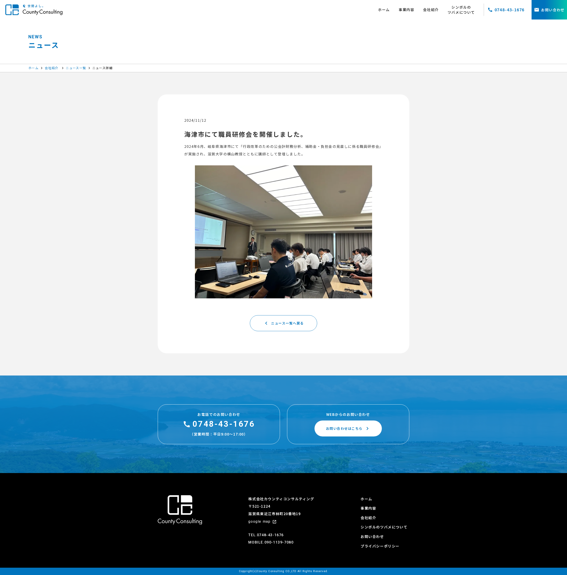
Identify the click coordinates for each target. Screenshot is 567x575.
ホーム (33, 68)
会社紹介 (52, 68)
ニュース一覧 (76, 68)
